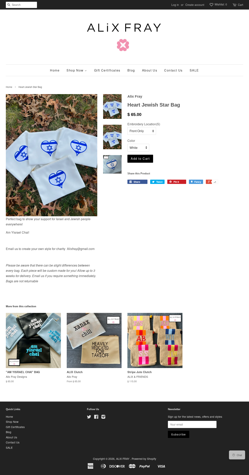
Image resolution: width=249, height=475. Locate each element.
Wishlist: (220, 4)
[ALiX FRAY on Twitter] (89, 417)
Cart (240, 5)
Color (131, 140)
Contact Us (173, 70)
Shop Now (76, 70)
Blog (131, 70)
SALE (194, 70)
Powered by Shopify (144, 459)
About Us (149, 70)
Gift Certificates (107, 70)
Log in (175, 5)
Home (55, 70)
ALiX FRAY (123, 459)
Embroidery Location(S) (143, 124)
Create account (194, 5)
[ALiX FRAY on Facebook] (96, 417)
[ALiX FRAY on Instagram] (103, 417)
